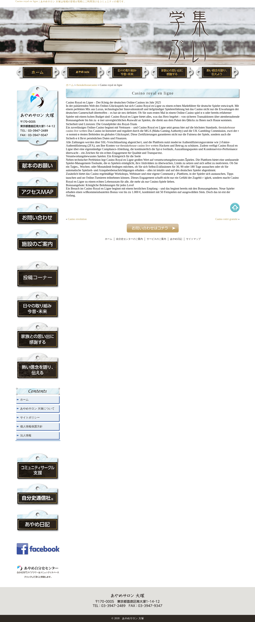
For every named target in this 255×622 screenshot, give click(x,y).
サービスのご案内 (156, 239)
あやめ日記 (176, 239)
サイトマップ (193, 239)
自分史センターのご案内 (129, 239)
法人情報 (25, 435)
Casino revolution (77, 219)
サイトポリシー (30, 417)
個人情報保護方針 (31, 426)
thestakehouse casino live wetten (139, 145)
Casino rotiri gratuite (226, 219)
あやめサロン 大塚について (37, 408)
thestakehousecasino (86, 85)
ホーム (70, 85)
